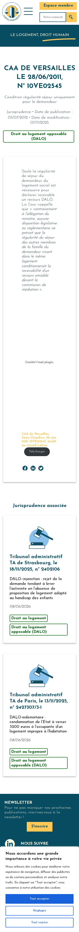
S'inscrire (39, 826)
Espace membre (58, 6)
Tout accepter (39, 898)
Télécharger (37, 451)
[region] (39, 889)
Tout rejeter (39, 922)
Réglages (39, 910)
